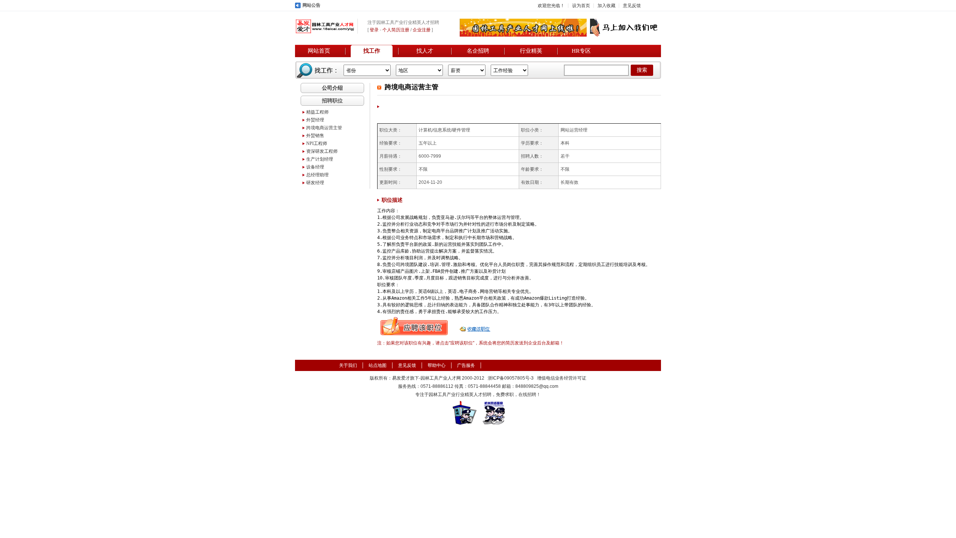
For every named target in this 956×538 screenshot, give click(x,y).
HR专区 (581, 51)
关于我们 (348, 365)
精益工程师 (317, 112)
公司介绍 (332, 88)
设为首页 (581, 5)
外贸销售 (315, 135)
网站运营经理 (574, 130)
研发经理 (315, 182)
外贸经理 (315, 120)
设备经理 (315, 167)
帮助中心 (437, 365)
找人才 (424, 51)
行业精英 (531, 51)
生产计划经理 (319, 159)
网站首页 (319, 51)
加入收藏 (606, 5)
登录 (374, 30)
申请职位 (414, 326)
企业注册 (422, 30)
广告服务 (466, 365)
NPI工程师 (316, 143)
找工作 (371, 51)
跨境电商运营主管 (324, 127)
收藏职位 (476, 326)
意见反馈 (632, 5)
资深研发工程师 (322, 151)
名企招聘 (478, 51)
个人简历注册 (395, 30)
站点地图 (378, 365)
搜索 (642, 70)
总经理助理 (317, 174)
